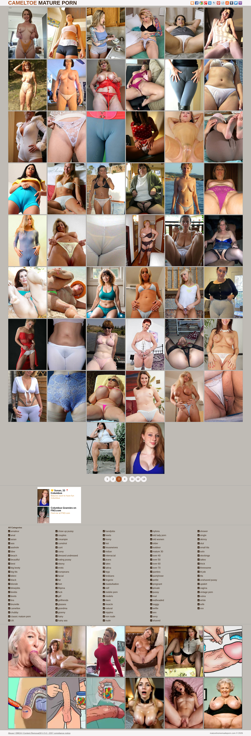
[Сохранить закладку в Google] (201, 3)
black (13, 580)
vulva (203, 596)
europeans (63, 572)
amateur (14, 531)
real (154, 596)
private (156, 588)
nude (108, 620)
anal (12, 535)
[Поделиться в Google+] (205, 3)
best (12, 563)
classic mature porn (20, 616)
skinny (203, 539)
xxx (202, 608)
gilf (59, 596)
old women (158, 539)
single (203, 535)
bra (12, 600)
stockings (205, 555)
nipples (109, 612)
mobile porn (111, 592)
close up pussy (65, 531)
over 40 (156, 555)
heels (108, 535)
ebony (61, 563)
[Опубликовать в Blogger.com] (192, 3)
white (203, 600)
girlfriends (63, 600)
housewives (111, 547)
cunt (60, 547)
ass (12, 543)
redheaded (158, 600)
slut (202, 543)
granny (61, 612)
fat (59, 580)
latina (108, 568)
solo (202, 551)
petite (155, 580)
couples (62, 535)
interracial (110, 555)
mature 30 (157, 551)
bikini (13, 576)
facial (61, 576)
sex (154, 612)
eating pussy (64, 559)
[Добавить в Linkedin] (209, 3)
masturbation (112, 584)
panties (156, 572)
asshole (14, 547)
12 (138, 479)
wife (202, 604)
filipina (61, 588)
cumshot (62, 543)
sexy (155, 616)
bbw (12, 551)
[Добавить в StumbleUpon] (227, 3)
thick (202, 563)
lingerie (109, 580)
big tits (13, 572)
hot (107, 543)
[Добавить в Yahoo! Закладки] (240, 3)
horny (108, 539)
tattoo (203, 559)
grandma (62, 608)
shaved (156, 620)
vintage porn (206, 592)
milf (107, 588)
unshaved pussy (208, 580)
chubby (14, 612)
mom (108, 600)
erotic (61, 568)
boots (13, 596)
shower (204, 531)
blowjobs (15, 588)
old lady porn (159, 535)
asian (13, 539)
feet (60, 584)
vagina (203, 588)
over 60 (156, 563)
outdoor (156, 547)
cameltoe (15, 608)
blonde (14, 584)
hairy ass (62, 620)
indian (108, 551)
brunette (14, 604)
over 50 (156, 559)
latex (107, 563)
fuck (60, 592)
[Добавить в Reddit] (223, 3)
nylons (156, 531)
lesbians (109, 576)
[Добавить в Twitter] (236, 3)
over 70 (156, 568)
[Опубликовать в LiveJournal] (214, 3)
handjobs (110, 531)
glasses (62, 604)
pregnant (157, 584)
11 (132, 479)
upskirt (203, 584)
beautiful (15, 559)
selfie (155, 608)
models (109, 596)
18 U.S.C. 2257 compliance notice (54, 733)
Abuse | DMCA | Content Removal (23, 733)
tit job (203, 572)
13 (143, 479)
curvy (61, 551)
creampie (63, 539)
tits (201, 576)
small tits (204, 547)
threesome (205, 568)
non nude (110, 616)
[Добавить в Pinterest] (218, 3)
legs (107, 572)
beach (13, 555)
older (155, 543)
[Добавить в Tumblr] (231, 3)
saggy (155, 604)
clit (12, 620)
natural (109, 608)
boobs (13, 592)
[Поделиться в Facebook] (196, 3)
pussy (155, 592)
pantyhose (158, 576)
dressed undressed (68, 555)
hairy (60, 616)
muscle (109, 604)
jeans (108, 559)
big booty (15, 568)
